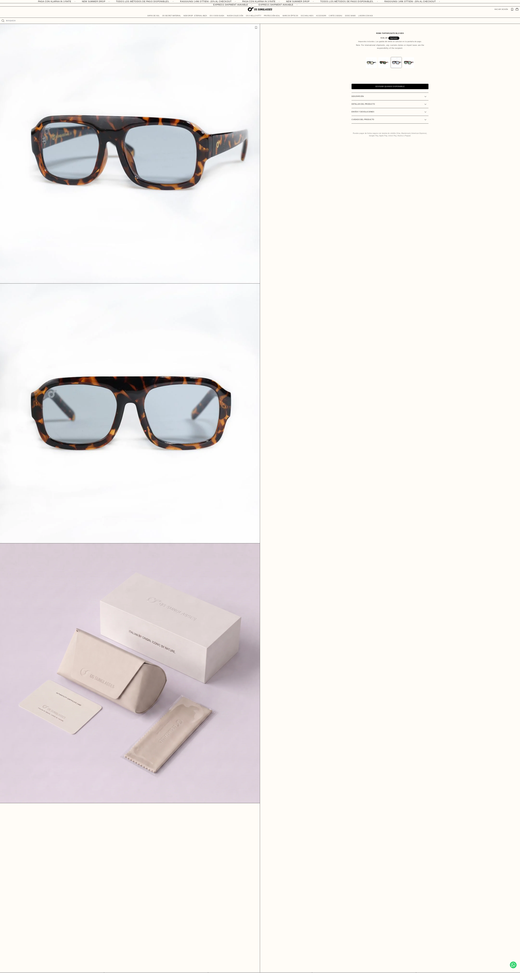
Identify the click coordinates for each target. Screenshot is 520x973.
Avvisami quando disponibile (390, 86)
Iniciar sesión (501, 9)
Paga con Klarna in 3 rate (92, 1)
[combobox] (262, 21)
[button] (153, 16)
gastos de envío (385, 41)
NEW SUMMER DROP (131, 1)
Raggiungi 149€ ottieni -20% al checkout (40, 1)
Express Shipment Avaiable (193, 5)
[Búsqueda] (3, 21)
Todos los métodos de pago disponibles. (181, 1)
